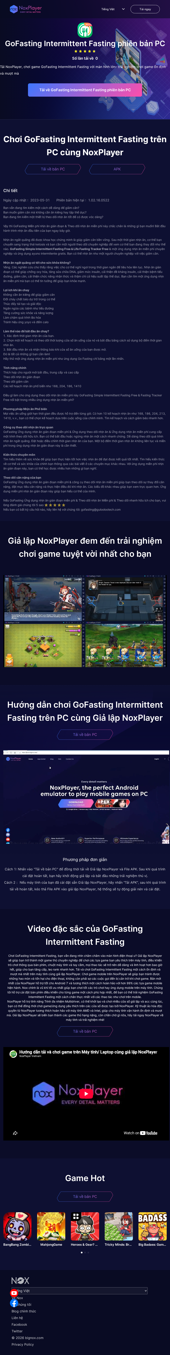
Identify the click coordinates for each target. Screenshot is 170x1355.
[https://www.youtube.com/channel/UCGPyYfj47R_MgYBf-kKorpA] (14, 1293)
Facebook (19, 1324)
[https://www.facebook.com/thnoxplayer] (14, 1303)
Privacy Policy (23, 1344)
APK (117, 169)
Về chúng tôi (21, 1304)
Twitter (17, 1331)
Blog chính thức (24, 1311)
